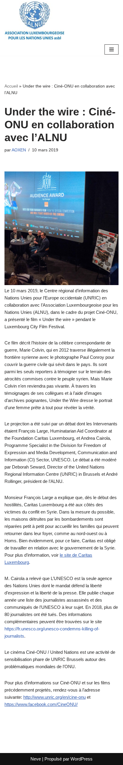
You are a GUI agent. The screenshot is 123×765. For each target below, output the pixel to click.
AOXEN (19, 150)
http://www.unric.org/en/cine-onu (54, 697)
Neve (35, 758)
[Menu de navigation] (111, 49)
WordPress (81, 758)
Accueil (11, 86)
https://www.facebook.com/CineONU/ (41, 704)
